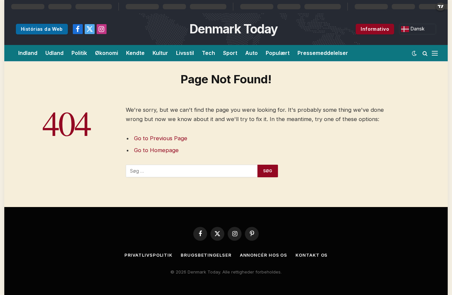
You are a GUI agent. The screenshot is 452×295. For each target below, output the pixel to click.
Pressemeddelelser (322, 53)
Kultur (160, 53)
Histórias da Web (42, 29)
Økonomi (106, 53)
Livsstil (185, 53)
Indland (27, 53)
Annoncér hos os (264, 255)
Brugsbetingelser (206, 255)
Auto (251, 53)
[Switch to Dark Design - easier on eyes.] (414, 53)
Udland (54, 53)
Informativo (375, 29)
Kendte (135, 53)
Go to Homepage (156, 150)
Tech (208, 53)
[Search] (425, 53)
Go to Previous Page (160, 138)
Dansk (417, 29)
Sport (230, 53)
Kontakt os (311, 255)
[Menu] (435, 53)
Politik (79, 53)
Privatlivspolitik (148, 255)
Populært (278, 53)
